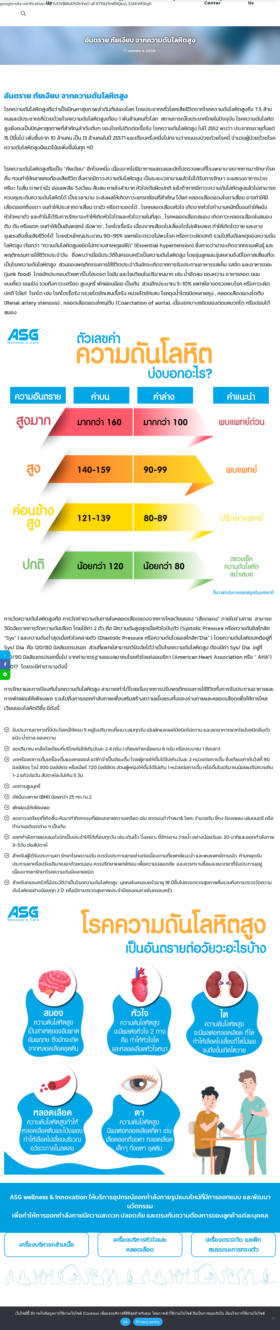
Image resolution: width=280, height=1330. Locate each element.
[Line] (5, 675)
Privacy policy (148, 1322)
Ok (125, 1322)
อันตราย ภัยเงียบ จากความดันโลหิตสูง (140, 40)
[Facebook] (5, 664)
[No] (273, 1318)
